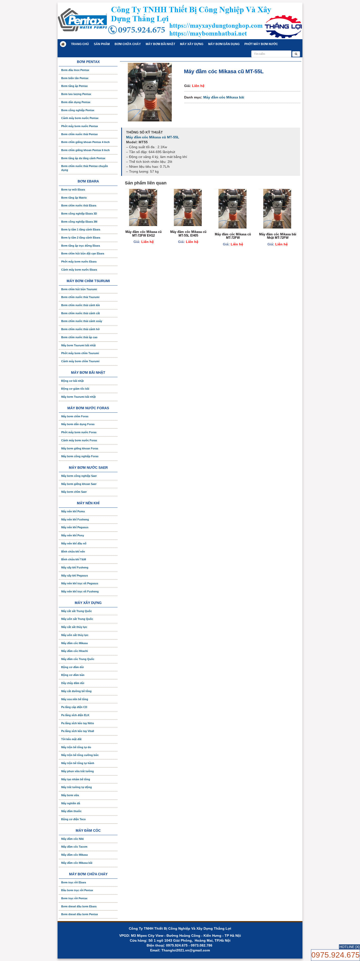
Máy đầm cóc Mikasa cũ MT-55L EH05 (188, 233)
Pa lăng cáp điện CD (74, 707)
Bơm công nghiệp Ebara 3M (79, 221)
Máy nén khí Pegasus (74, 527)
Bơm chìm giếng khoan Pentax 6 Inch (85, 150)
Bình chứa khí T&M (73, 559)
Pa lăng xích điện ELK (75, 715)
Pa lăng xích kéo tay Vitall (77, 731)
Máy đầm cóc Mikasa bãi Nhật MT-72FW (277, 236)
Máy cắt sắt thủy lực (74, 626)
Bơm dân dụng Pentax (75, 102)
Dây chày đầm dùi (72, 683)
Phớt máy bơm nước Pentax (79, 126)
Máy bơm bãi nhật (160, 44)
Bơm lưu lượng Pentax (76, 94)
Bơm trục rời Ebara (73, 882)
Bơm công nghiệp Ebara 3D (79, 213)
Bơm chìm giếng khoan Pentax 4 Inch (85, 142)
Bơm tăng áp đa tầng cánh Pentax (83, 158)
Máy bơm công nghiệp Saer (79, 475)
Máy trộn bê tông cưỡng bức (80, 755)
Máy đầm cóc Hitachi (74, 650)
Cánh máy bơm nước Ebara (79, 269)
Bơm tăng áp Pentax (74, 85)
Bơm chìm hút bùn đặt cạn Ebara (82, 253)
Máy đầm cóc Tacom (74, 846)
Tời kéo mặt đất (71, 739)
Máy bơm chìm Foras (74, 416)
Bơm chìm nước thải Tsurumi (80, 297)
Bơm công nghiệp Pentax (77, 110)
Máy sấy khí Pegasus (74, 575)
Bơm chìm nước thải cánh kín (80, 305)
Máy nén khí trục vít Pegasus (79, 583)
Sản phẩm (102, 44)
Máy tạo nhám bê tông (75, 779)
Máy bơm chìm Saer (74, 491)
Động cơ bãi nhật (72, 380)
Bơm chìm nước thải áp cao (79, 337)
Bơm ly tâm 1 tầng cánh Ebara (80, 229)
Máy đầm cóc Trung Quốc (77, 659)
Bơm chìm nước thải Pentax (79, 134)
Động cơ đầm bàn (72, 674)
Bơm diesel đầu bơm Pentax (79, 914)
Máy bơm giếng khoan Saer (78, 483)
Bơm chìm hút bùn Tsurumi (79, 289)
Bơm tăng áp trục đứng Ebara (80, 245)
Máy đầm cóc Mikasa (74, 643)
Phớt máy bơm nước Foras (78, 432)
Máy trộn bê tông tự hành (77, 763)
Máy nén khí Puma (73, 511)
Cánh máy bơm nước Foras (79, 440)
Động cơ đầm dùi (72, 667)
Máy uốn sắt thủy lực (74, 635)
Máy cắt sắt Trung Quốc (76, 611)
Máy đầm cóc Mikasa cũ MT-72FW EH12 (143, 233)
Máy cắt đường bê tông (76, 691)
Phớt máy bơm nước (261, 44)
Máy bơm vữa (70, 795)
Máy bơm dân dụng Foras (78, 424)
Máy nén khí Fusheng (75, 519)
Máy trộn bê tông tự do (76, 747)
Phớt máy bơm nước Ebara (78, 261)
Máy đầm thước (71, 811)
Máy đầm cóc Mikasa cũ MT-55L (152, 137)
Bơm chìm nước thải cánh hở (80, 329)
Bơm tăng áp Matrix (74, 197)
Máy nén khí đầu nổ (73, 543)
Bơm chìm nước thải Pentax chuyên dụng (84, 168)
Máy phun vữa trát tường (77, 771)
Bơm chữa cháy (128, 44)
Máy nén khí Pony (72, 535)
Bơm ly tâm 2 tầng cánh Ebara (80, 237)
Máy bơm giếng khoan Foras (79, 448)
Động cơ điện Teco (73, 819)
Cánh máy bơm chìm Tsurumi (80, 361)
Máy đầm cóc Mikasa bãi (223, 97)
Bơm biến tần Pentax (74, 78)
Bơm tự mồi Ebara (73, 189)
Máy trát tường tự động (76, 787)
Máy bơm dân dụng (224, 44)
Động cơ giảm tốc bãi (75, 388)
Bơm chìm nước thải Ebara (78, 205)
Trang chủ (80, 44)
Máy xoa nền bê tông (74, 699)
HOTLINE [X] (349, 947)
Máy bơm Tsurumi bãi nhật (78, 345)
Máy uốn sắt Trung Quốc (77, 618)
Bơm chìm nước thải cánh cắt (80, 313)
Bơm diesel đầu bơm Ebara (78, 906)
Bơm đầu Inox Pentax (75, 70)
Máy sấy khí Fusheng (74, 567)
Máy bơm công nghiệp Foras (79, 456)
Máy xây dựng (191, 44)
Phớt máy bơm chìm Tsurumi (80, 353)
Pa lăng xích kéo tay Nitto (77, 723)
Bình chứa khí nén (73, 551)
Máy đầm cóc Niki (72, 838)
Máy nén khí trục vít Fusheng (80, 591)
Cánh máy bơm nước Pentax (79, 118)
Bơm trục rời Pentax (74, 898)
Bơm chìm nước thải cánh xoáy (81, 321)
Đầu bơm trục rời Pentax (77, 890)
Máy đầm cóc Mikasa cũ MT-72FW (233, 236)
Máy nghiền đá (70, 803)
